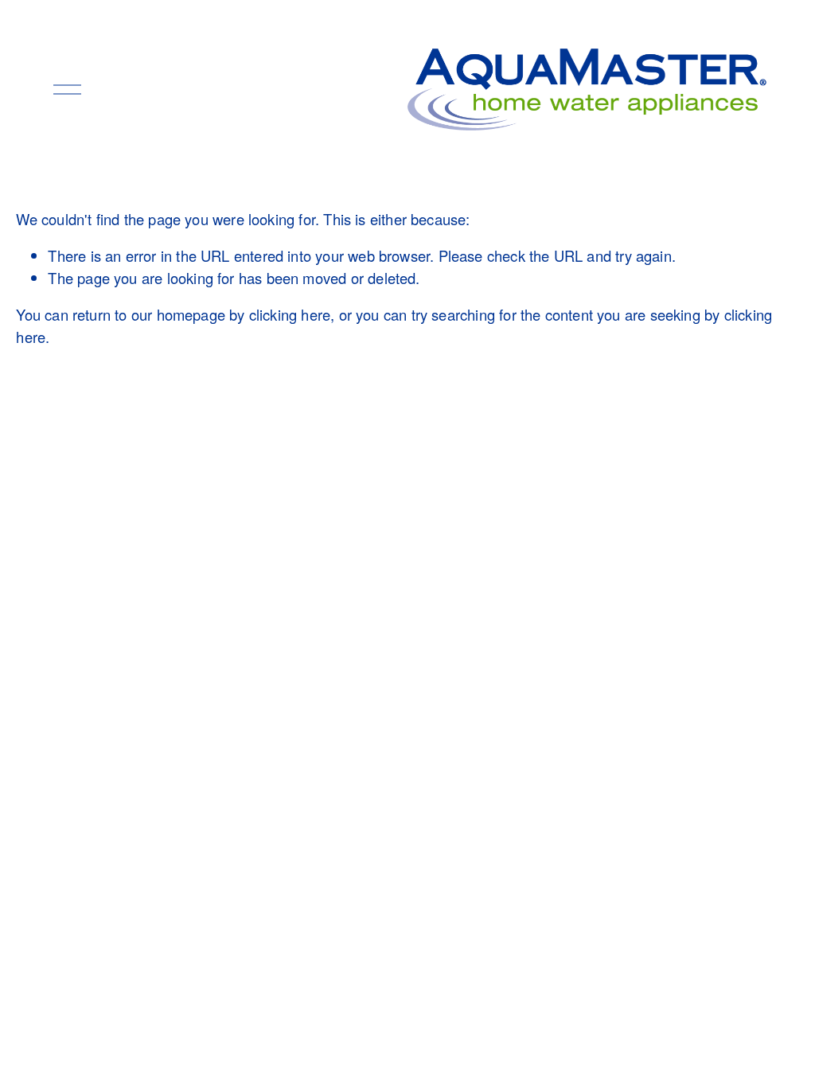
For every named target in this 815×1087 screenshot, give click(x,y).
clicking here (289, 314)
